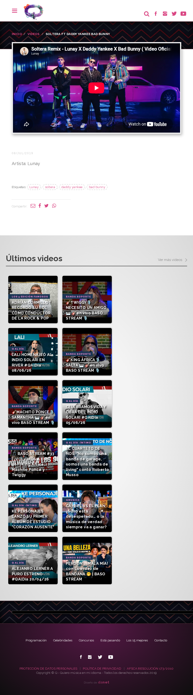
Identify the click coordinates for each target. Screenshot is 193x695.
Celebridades (62, 640)
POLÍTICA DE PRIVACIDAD (102, 668)
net (103, 682)
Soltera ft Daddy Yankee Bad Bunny (78, 34)
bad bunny (97, 187)
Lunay (34, 187)
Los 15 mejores (137, 640)
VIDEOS (34, 34)
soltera (50, 187)
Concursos (86, 640)
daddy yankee (72, 187)
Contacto (160, 640)
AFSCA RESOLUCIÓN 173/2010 (150, 668)
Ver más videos (170, 260)
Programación (36, 640)
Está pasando (110, 640)
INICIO (17, 34)
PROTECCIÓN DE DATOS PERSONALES (48, 668)
